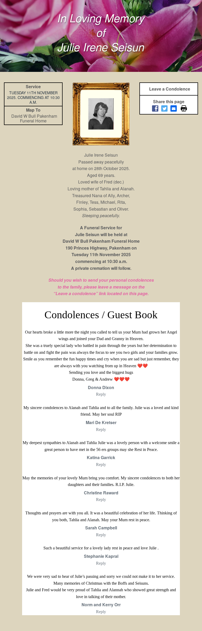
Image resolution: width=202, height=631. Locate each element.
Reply (101, 394)
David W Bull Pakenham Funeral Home (34, 118)
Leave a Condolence (169, 89)
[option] (100, 114)
